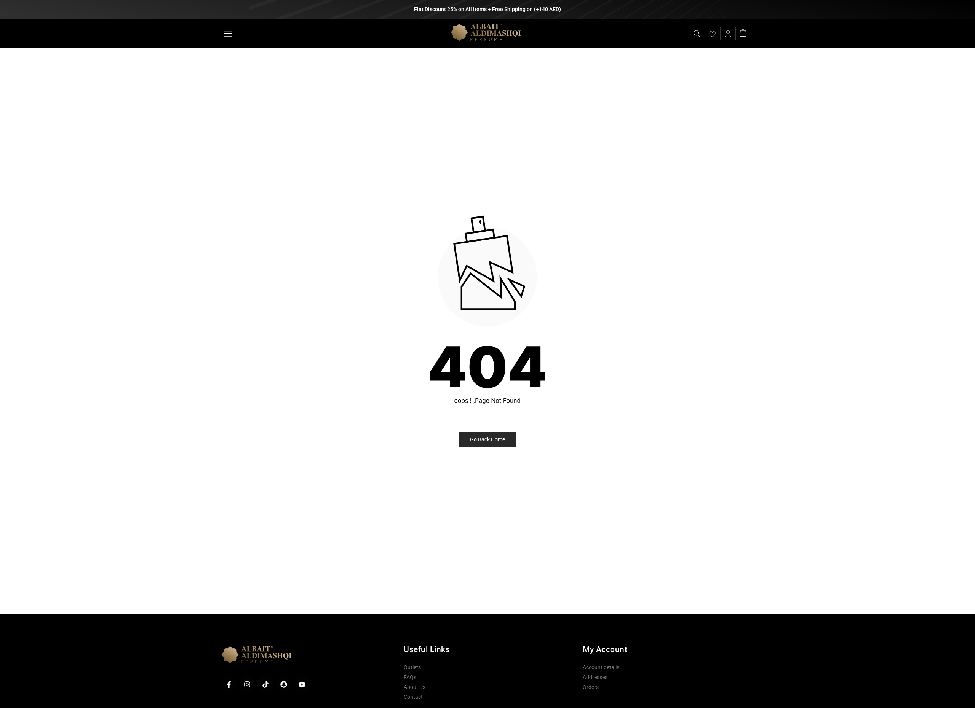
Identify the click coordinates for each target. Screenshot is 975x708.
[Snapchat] (284, 684)
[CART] (743, 32)
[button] (227, 33)
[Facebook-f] (229, 684)
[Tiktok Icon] (265, 684)
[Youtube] (302, 684)
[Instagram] (247, 684)
